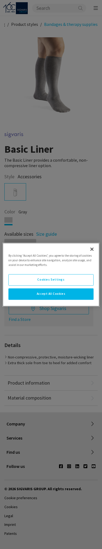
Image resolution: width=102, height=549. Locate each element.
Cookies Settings (50, 279)
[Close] (92, 249)
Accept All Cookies (51, 294)
